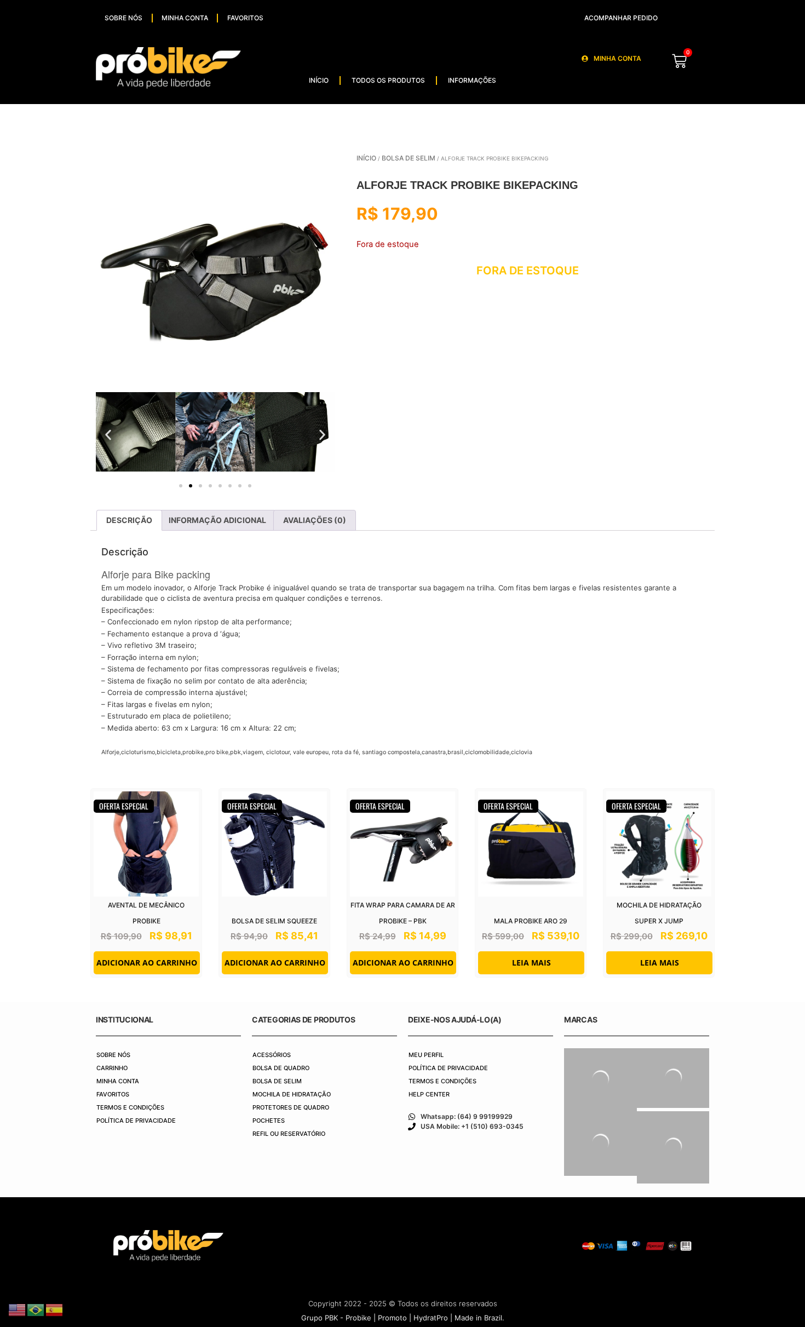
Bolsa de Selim (408, 158)
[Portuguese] (36, 1309)
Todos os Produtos (388, 80)
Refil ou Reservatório (288, 1134)
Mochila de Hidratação (291, 1094)
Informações (472, 80)
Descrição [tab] (129, 520)
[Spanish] (54, 1309)
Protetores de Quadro (290, 1107)
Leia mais (531, 962)
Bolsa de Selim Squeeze (274, 921)
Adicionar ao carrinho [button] (146, 962)
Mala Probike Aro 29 (530, 921)
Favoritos (245, 18)
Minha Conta (185, 18)
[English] (17, 1309)
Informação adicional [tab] (217, 520)
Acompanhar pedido (621, 18)
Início (319, 80)
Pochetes (268, 1120)
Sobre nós (123, 18)
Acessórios (271, 1055)
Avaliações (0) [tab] (314, 520)
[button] (108, 434)
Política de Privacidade (136, 1120)
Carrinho (112, 1068)
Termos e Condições (130, 1107)
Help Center (429, 1094)
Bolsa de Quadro (280, 1068)
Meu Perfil (426, 1055)
